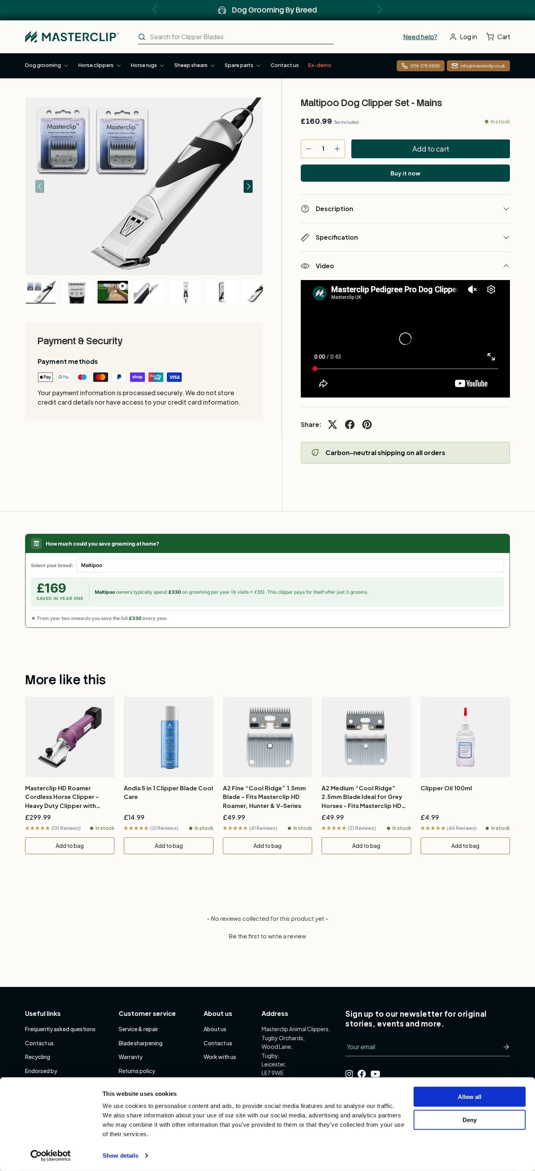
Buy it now (405, 173)
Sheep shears (191, 65)
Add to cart (430, 148)
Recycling (37, 1056)
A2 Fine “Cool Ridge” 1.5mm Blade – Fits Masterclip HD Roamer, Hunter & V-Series (264, 796)
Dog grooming (43, 65)
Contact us (285, 65)
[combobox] (236, 36)
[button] (500, 36)
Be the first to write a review (267, 936)
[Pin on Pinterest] (367, 424)
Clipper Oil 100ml (446, 788)
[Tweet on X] (332, 424)
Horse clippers (96, 65)
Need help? (420, 37)
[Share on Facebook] (349, 424)
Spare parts (239, 65)
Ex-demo (319, 65)
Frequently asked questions (60, 1028)
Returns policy (137, 1070)
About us (215, 1028)
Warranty (131, 1056)
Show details (120, 1155)
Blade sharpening (141, 1042)
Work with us (220, 1056)
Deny (470, 1119)
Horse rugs (144, 65)
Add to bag (70, 845)
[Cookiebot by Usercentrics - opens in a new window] (50, 1156)
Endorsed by (41, 1070)
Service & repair (138, 1028)
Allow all (469, 1096)
